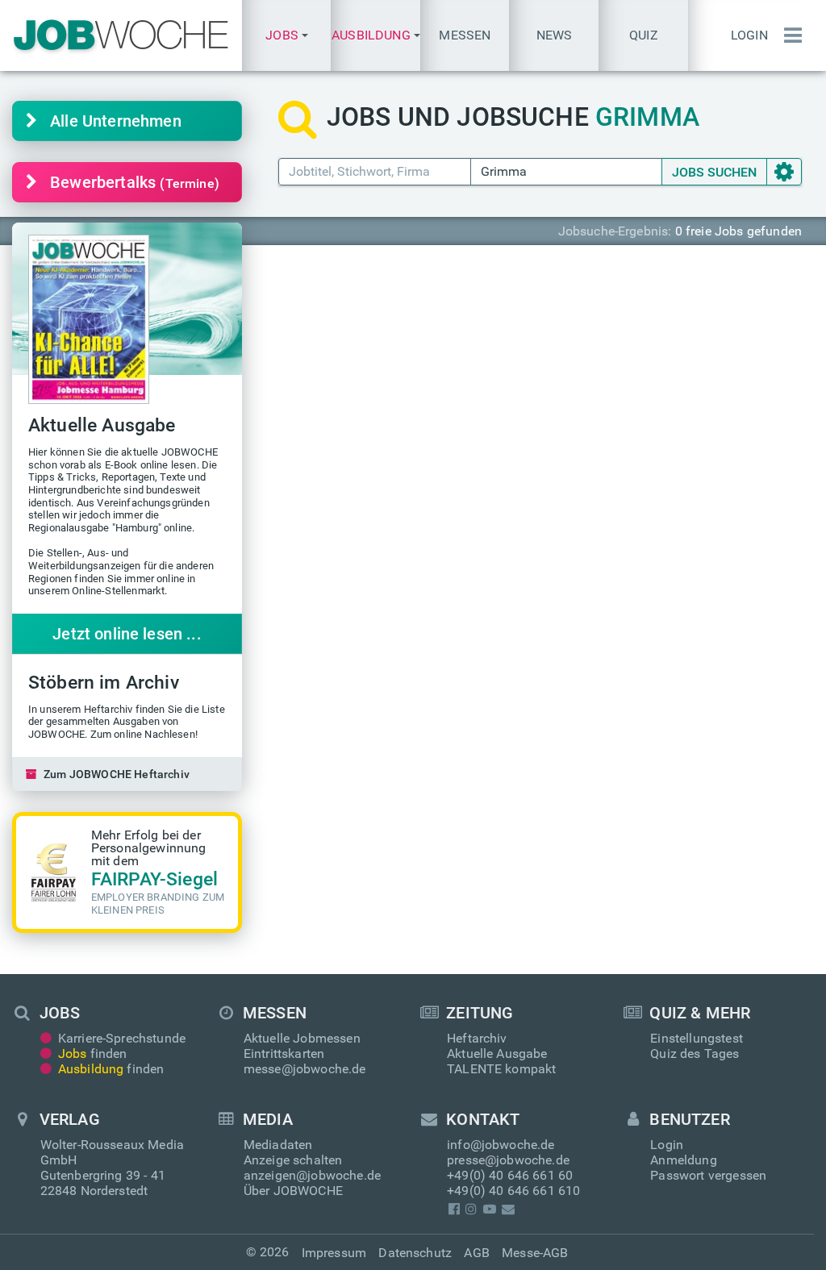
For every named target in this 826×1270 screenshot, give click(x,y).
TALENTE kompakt (501, 1068)
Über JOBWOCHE (293, 1190)
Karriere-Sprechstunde (122, 1038)
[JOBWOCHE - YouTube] (489, 1209)
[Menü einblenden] (789, 35)
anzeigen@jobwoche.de (312, 1175)
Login (749, 35)
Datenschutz (415, 1252)
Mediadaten (278, 1144)
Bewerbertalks (134, 182)
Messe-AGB (535, 1252)
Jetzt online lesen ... (127, 633)
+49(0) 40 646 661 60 (510, 1175)
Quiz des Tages (694, 1053)
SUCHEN (714, 172)
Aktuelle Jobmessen (302, 1038)
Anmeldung (683, 1160)
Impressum (334, 1252)
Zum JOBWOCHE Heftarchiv (117, 774)
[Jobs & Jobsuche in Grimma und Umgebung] (121, 35)
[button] (286, 35)
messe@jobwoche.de (305, 1068)
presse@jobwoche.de (508, 1160)
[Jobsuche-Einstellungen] (784, 171)
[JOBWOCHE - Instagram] (471, 1209)
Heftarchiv (477, 1038)
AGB (476, 1252)
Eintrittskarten (284, 1053)
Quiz (643, 35)
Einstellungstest (696, 1038)
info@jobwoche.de (501, 1144)
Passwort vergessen (708, 1175)
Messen (464, 35)
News (554, 35)
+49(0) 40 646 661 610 (513, 1190)
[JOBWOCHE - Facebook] (454, 1209)
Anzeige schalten (293, 1160)
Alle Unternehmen (115, 121)
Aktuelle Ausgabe (497, 1053)
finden (92, 1053)
